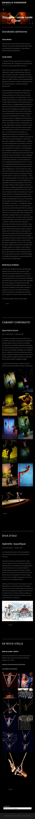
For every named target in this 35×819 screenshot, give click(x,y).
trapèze (20, 527)
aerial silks (14, 305)
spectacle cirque (15, 522)
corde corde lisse (17, 628)
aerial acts (11, 513)
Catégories (6, 806)
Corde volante (7, 57)
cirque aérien (15, 517)
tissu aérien (17, 525)
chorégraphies (18, 307)
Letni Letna (16, 794)
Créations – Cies (17, 302)
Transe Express (17, 512)
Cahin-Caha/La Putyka (22, 787)
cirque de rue (17, 309)
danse (13, 520)
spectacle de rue (17, 524)
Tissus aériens (6, 39)
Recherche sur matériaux (10, 265)
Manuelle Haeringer (14, 2)
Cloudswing (15, 310)
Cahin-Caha (8, 787)
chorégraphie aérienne (16, 626)
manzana (19, 520)
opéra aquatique (17, 630)
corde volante (17, 312)
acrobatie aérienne (17, 303)
